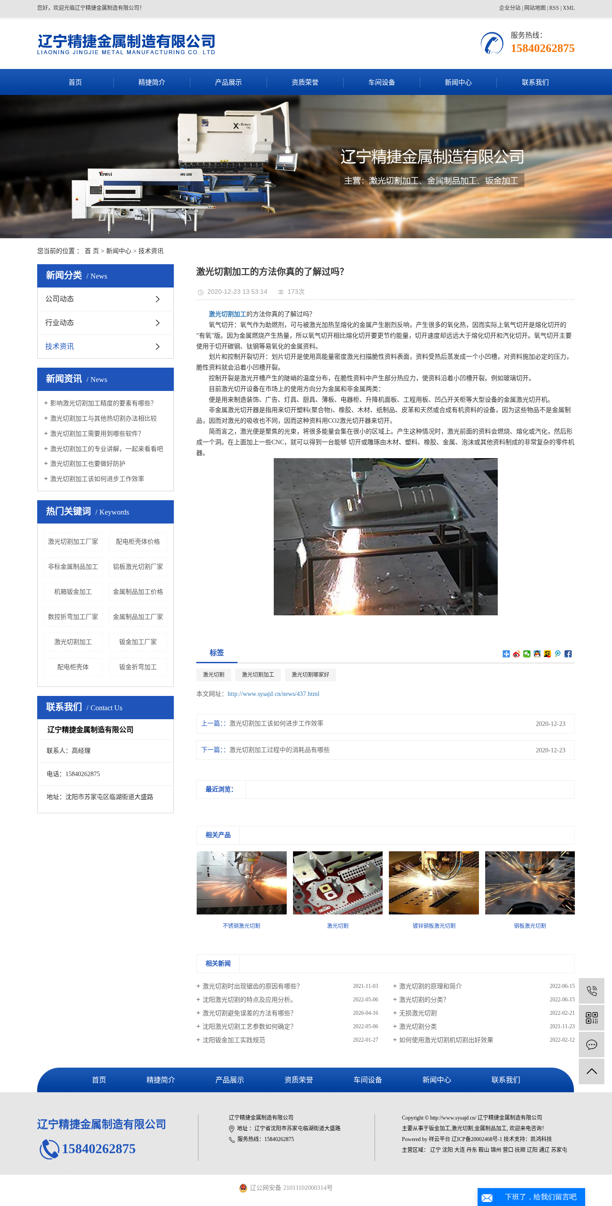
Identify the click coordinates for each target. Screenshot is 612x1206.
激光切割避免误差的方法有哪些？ (250, 1013)
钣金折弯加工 (138, 667)
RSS (554, 8)
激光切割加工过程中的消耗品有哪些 (279, 750)
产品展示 (228, 82)
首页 (75, 82)
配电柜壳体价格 (138, 541)
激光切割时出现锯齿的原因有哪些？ (253, 986)
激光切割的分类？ (424, 999)
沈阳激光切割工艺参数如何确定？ (250, 1026)
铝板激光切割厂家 (138, 566)
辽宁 (435, 1150)
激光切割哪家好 (310, 675)
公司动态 (59, 299)
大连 (459, 1150)
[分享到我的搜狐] (548, 653)
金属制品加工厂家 (138, 617)
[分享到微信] (527, 653)
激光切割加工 (73, 642)
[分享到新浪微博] (517, 653)
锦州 (496, 1150)
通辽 (544, 1150)
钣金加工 (439, 1128)
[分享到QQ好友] (537, 653)
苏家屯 (559, 1150)
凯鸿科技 (541, 1139)
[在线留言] (591, 1044)
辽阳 (532, 1150)
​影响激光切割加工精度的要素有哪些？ (103, 403)
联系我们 (535, 82)
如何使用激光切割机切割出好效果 (446, 1040)
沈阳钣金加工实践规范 (234, 1040)
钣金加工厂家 (138, 642)
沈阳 (447, 1150)
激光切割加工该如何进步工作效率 (97, 479)
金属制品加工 (490, 1128)
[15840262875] (591, 991)
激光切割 (213, 675)
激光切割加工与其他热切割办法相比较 (103, 418)
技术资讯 (151, 251)
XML (569, 8)
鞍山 (483, 1150)
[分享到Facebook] (568, 653)
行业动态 (59, 322)
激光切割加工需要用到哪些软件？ (97, 433)
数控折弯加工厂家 (73, 617)
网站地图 (535, 8)
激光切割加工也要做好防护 (87, 463)
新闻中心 (458, 82)
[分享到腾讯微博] (558, 653)
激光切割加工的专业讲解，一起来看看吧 (106, 449)
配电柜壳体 (73, 667)
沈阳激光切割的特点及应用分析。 (250, 999)
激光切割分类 (418, 1026)
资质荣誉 (305, 82)
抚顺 (520, 1150)
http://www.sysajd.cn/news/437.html (273, 694)
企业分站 (510, 8)
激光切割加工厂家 (73, 541)
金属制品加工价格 (138, 591)
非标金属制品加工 (73, 566)
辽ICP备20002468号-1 (477, 1139)
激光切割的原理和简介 (430, 986)
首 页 (92, 251)
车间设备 (381, 82)
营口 (508, 1150)
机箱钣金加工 (73, 591)
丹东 (471, 1150)
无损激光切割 (418, 1013)
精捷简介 (151, 82)
